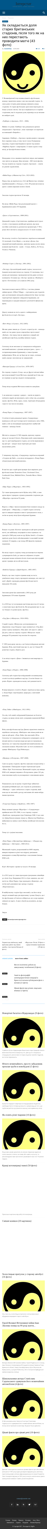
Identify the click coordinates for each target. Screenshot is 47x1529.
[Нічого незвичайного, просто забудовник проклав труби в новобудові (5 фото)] (23, 1085)
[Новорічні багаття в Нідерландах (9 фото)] (23, 1032)
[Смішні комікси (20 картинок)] (23, 1246)
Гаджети (18, 1522)
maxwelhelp (7, 48)
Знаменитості (10, 1522)
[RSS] (23, 1505)
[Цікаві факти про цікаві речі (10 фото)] (23, 1451)
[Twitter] (29, 1505)
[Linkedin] (17, 1505)
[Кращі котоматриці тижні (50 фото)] (23, 1190)
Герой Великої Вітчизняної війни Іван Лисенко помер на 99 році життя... (20, 1324)
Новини (14, 1520)
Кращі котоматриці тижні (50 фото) (19, 1165)
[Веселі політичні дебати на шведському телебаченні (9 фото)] (7, 968)
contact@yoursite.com (23, 1498)
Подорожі (25, 1522)
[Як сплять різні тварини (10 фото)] (23, 1133)
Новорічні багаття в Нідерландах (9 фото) (22, 1013)
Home (4, 18)
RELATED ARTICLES (7, 958)
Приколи (11, 18)
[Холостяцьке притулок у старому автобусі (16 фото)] (23, 1295)
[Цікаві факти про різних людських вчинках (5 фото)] (7, 992)
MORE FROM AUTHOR (21, 958)
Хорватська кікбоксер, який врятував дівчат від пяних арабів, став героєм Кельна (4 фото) (12, 946)
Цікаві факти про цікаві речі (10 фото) (20, 1432)
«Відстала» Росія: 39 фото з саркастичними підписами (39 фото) (35, 945)
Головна (8, 1520)
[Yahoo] (35, 1505)
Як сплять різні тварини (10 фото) (18, 1115)
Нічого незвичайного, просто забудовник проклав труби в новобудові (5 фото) (22, 1065)
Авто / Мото (36, 1520)
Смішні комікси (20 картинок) (16, 1221)
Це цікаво (28, 1520)
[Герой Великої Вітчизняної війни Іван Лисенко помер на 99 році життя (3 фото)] (23, 1344)
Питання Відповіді (35, 1522)
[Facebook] (12, 1505)
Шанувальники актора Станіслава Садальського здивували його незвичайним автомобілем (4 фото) (23, 1381)
